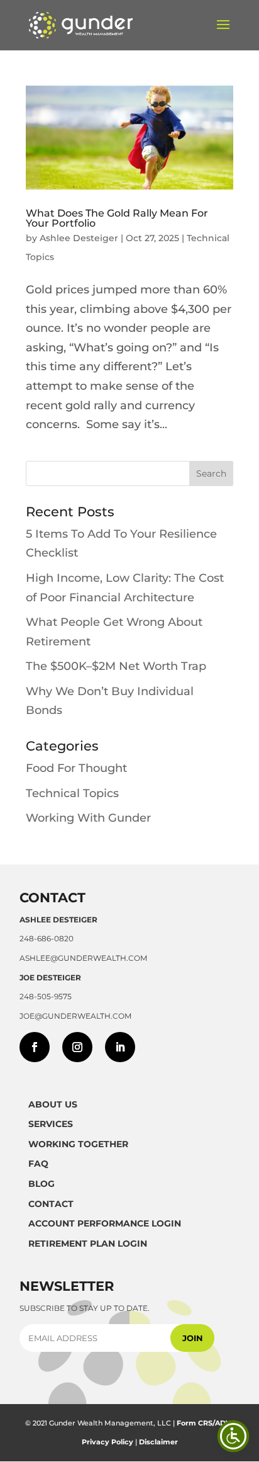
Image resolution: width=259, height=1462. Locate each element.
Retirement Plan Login (87, 1243)
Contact (51, 1204)
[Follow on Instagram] (77, 1047)
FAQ (38, 1163)
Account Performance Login (104, 1223)
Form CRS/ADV (204, 1423)
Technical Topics (72, 793)
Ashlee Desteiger (79, 238)
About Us (52, 1104)
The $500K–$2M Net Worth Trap (116, 666)
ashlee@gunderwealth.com (83, 958)
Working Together (78, 1144)
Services (50, 1124)
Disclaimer (158, 1441)
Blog (41, 1183)
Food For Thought (76, 768)
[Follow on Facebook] (34, 1047)
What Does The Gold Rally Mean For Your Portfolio (117, 218)
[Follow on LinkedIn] (120, 1047)
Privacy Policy (107, 1441)
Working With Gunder (88, 818)
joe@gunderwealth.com (75, 1016)
